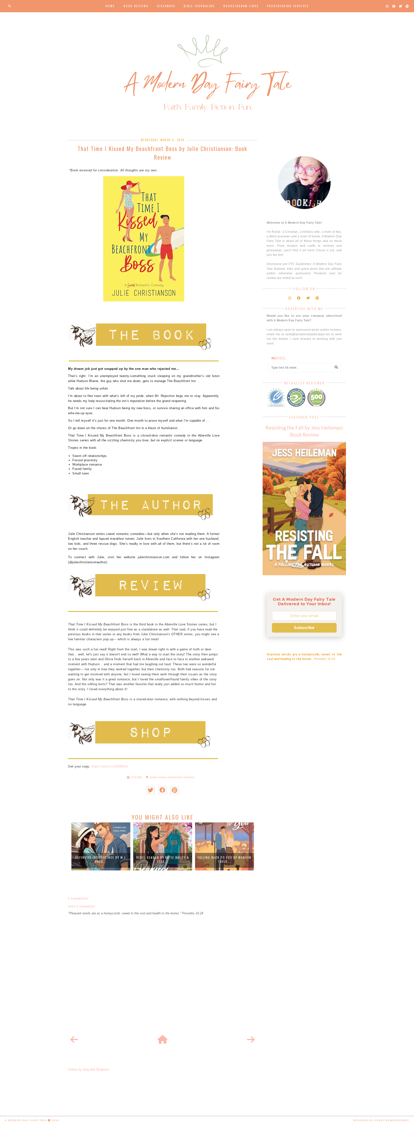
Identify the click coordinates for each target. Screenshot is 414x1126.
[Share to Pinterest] (174, 790)
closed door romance (181, 777)
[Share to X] (150, 790)
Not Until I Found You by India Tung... (225, 859)
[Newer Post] (74, 1040)
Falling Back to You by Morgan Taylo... (163, 859)
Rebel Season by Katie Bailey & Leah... (101, 859)
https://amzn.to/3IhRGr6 (110, 766)
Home (110, 6)
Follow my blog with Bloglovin (88, 1069)
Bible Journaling (199, 6)
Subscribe (304, 627)
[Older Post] (251, 1040)
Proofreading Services (288, 6)
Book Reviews (136, 6)
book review (158, 777)
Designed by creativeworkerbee (381, 1120)
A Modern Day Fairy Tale (26, 1120)
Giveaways (166, 6)
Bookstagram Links (241, 6)
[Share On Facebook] (162, 790)
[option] (101, 846)
